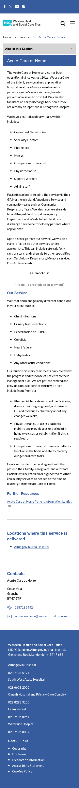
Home (7, 37)
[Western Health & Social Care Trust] (22, 22)
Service (25, 37)
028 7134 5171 (18, 672)
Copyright (19, 748)
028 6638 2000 (18, 687)
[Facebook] (4, 7)
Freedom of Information (28, 760)
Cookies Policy (22, 771)
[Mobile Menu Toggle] (72, 23)
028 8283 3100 (18, 702)
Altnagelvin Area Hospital (31, 547)
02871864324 (25, 607)
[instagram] (23, 7)
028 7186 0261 (18, 717)
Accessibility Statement (28, 765)
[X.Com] (10, 7)
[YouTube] (17, 7)
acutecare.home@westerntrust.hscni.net (42, 616)
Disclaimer (19, 754)
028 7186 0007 (18, 732)
